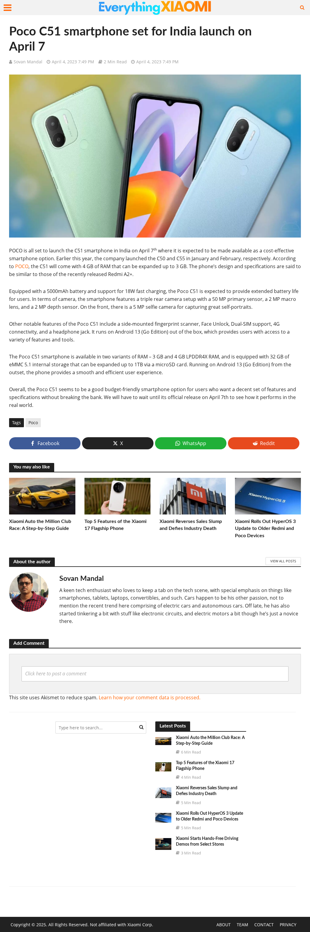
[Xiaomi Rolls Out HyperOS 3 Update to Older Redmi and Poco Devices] (268, 495)
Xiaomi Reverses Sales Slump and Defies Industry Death (191, 525)
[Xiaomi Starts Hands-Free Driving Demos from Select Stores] (163, 843)
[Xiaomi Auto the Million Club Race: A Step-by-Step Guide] (42, 495)
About (223, 924)
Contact (264, 924)
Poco (33, 422)
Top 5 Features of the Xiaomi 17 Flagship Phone (115, 525)
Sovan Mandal (28, 62)
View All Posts (283, 561)
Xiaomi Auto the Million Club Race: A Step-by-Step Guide (40, 525)
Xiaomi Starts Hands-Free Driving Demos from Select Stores (207, 842)
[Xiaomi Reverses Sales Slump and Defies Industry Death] (193, 495)
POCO (21, 266)
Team (242, 924)
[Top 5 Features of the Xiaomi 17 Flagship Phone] (117, 495)
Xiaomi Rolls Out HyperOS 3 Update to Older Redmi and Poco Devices (265, 528)
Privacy (288, 924)
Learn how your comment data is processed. (149, 697)
